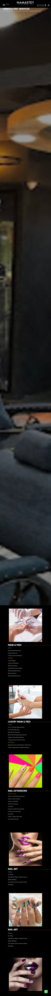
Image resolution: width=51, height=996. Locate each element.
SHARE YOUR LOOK (40, 5)
